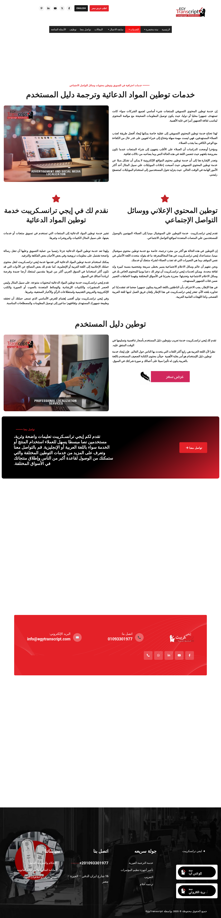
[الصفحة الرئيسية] (190, 12)
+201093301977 (93, 863)
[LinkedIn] (48, 8)
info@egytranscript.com (48, 639)
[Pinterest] (41, 8)
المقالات (98, 29)
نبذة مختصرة (152, 29)
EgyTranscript (154, 911)
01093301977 (120, 639)
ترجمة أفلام (146, 884)
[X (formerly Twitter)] (62, 8)
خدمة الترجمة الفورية (141, 863)
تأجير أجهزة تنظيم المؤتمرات (137, 870)
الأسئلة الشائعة (58, 29)
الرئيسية (166, 29)
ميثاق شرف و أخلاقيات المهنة (40, 877)
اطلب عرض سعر (99, 8)
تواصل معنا (85, 29)
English (81, 8)
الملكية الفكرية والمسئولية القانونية (37, 870)
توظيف (72, 29)
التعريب (148, 877)
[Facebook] (69, 8)
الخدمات (134, 29)
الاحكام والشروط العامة (43, 863)
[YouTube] (55, 8)
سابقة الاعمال (116, 29)
